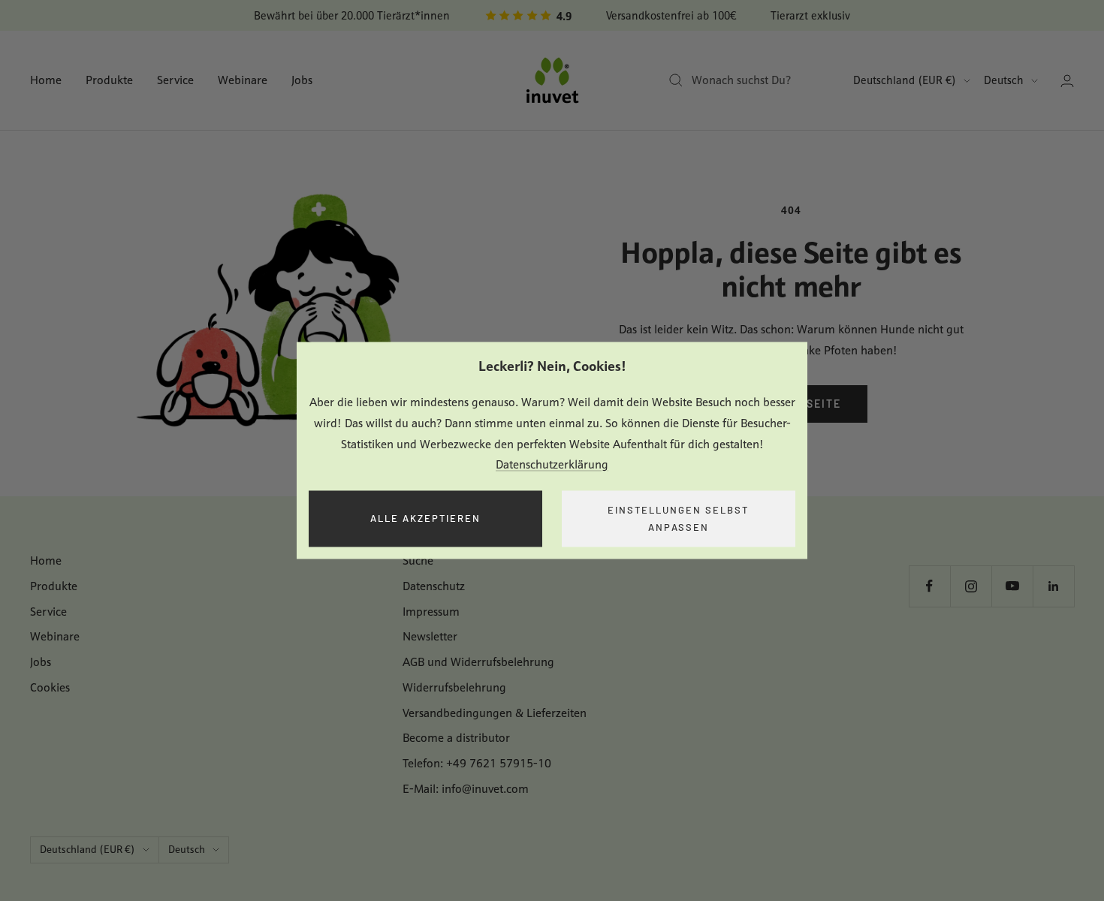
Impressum (431, 611)
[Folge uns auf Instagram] (970, 586)
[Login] (1067, 80)
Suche (418, 560)
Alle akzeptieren (425, 519)
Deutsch (1004, 80)
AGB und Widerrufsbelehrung (478, 661)
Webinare (242, 80)
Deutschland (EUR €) (904, 80)
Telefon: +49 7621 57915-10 (477, 763)
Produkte (109, 80)
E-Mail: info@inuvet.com (466, 788)
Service (175, 80)
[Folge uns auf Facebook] (929, 586)
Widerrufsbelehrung (454, 687)
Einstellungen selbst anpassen (678, 518)
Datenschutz (434, 586)
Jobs (301, 80)
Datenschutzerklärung (552, 465)
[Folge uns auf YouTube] (1012, 586)
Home (46, 80)
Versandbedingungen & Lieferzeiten (495, 713)
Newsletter (430, 636)
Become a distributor (456, 737)
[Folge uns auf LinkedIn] (1053, 586)
